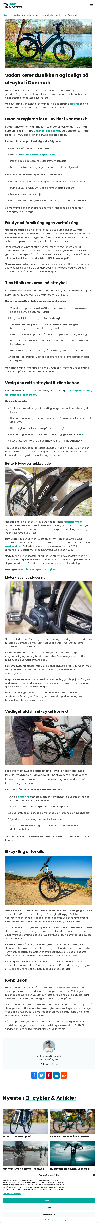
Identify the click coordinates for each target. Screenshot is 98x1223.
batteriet (23, 796)
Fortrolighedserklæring (55, 1220)
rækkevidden (13, 546)
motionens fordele (68, 987)
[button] (94, 1175)
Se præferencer (49, 1214)
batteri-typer (73, 521)
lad (84, 434)
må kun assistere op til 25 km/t (38, 154)
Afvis (49, 1207)
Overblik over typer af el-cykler (37, 569)
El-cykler (15, 15)
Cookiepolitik (38, 1220)
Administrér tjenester (12, 1194)
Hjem (5, 15)
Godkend (49, 1200)
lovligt (75, 103)
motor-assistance (48, 131)
